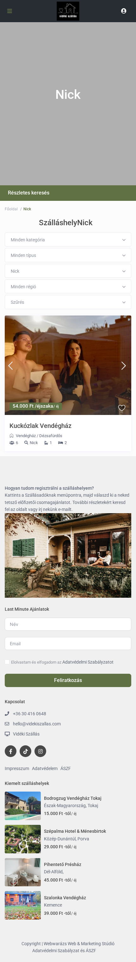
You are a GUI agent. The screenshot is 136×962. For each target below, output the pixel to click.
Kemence (53, 905)
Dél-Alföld (53, 871)
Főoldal (11, 209)
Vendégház (26, 435)
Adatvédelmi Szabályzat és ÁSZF (64, 950)
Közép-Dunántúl (60, 838)
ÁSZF (65, 768)
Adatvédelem (45, 768)
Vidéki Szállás (26, 733)
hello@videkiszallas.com (37, 723)
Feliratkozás (68, 680)
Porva (83, 838)
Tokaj (93, 805)
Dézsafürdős (50, 435)
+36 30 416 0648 (29, 713)
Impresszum (17, 768)
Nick (34, 442)
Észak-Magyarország (65, 805)
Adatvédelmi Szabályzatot (88, 662)
